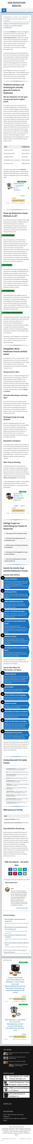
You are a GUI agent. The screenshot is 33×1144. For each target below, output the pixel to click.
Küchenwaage (15, 1131)
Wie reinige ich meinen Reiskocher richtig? (16, 533)
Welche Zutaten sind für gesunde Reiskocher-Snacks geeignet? (16, 546)
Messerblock (6, 1131)
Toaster (10, 1131)
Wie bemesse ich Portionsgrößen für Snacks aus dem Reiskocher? (15, 553)
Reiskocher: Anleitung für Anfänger (17, 1061)
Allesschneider (10, 1133)
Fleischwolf (21, 1131)
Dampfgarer (26, 1131)
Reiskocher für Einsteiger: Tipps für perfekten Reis (17, 1057)
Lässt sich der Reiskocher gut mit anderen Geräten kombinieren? (15, 560)
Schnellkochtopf (23, 1130)
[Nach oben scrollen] (30, 1141)
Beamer (17, 1130)
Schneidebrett (21, 1133)
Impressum (28, 1138)
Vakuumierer (28, 1130)
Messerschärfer (27, 1133)
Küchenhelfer (11, 1128)
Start (11, 17)
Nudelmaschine (27, 1128)
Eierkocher (16, 1134)
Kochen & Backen (5, 1128)
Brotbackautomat (5, 1130)
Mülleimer (16, 1133)
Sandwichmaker (12, 1130)
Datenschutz (23, 1138)
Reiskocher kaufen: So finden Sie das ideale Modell (19, 1053)
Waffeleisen (21, 1128)
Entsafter (17, 1128)
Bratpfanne (4, 1133)
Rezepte (15, 17)
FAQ (20, 17)
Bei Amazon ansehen (18, 200)
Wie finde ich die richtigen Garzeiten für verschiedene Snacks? (14, 539)
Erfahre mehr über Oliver (22, 908)
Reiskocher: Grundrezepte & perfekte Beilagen (21, 1064)
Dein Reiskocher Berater (16, 4)
